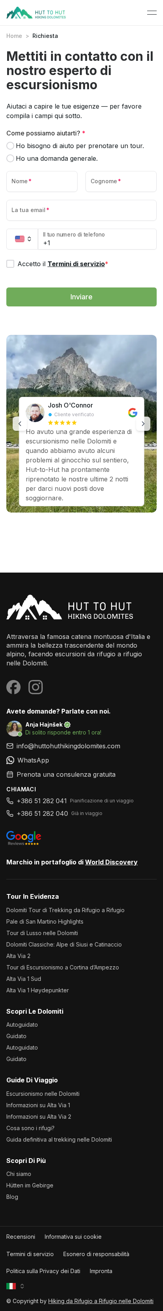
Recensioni (20, 1236)
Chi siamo (18, 1173)
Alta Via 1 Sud (23, 978)
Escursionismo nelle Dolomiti (43, 1093)
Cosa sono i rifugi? (30, 1128)
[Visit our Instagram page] (35, 687)
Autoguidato (22, 1024)
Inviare (81, 297)
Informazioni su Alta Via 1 (38, 1105)
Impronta (101, 1271)
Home (14, 35)
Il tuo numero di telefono (74, 234)
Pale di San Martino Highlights (44, 921)
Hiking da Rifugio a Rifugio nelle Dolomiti (101, 1301)
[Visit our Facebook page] (13, 687)
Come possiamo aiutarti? (45, 133)
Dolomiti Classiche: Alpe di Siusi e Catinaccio (64, 944)
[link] (81, 760)
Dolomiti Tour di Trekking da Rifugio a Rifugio (65, 910)
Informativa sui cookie (73, 1236)
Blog (12, 1196)
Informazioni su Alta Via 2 (38, 1116)
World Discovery (111, 862)
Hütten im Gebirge (29, 1185)
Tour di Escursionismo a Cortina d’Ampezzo (62, 967)
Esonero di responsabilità (96, 1254)
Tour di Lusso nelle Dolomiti (42, 933)
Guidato (16, 1036)
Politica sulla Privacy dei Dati (43, 1271)
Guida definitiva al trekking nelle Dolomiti (59, 1139)
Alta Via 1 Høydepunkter (37, 990)
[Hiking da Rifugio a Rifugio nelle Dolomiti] (81, 607)
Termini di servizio (76, 264)
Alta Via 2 (18, 955)
